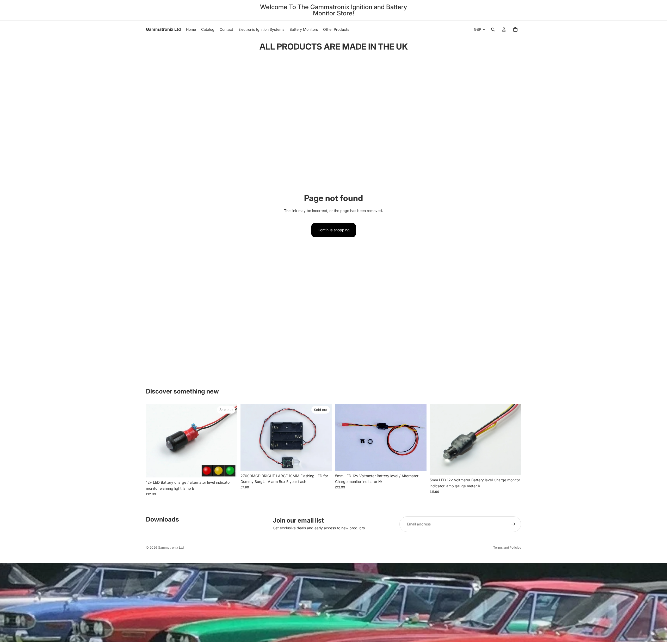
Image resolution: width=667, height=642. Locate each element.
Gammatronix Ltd (171, 547)
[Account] (504, 29)
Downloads (162, 519)
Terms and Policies (507, 547)
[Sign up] (513, 524)
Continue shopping (334, 230)
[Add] (418, 463)
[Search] (493, 29)
